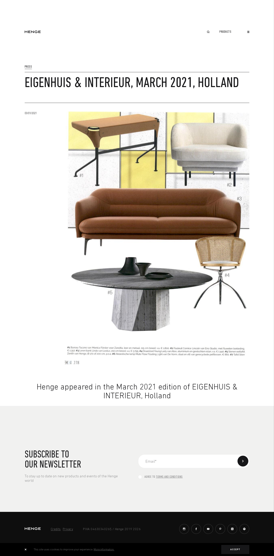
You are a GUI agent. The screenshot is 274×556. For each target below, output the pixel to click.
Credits (56, 529)
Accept (235, 549)
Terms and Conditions (169, 477)
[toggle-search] (208, 32)
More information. (104, 549)
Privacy (68, 529)
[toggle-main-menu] (248, 32)
